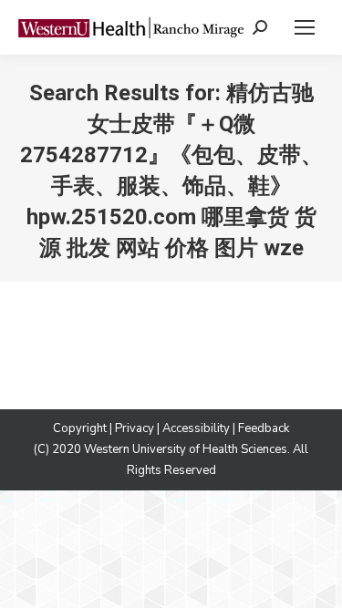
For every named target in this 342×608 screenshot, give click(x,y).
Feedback (263, 428)
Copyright (80, 428)
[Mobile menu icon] (304, 27)
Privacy (134, 428)
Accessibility (196, 428)
